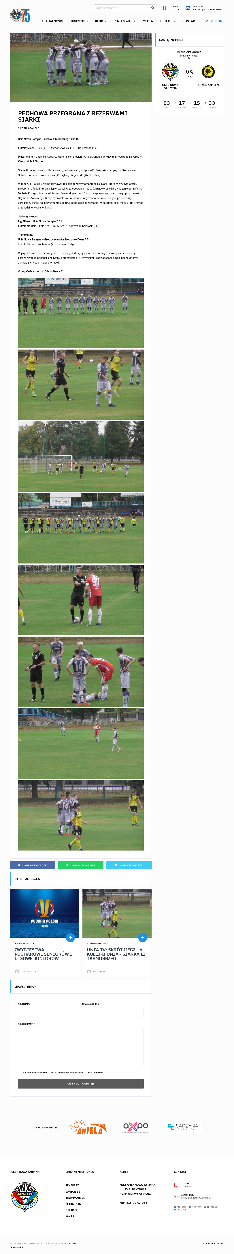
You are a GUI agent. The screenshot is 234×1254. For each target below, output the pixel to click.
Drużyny (78, 21)
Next (223, 1129)
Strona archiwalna (213, 1243)
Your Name (24, 1004)
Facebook (181, 1207)
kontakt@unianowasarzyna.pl (208, 10)
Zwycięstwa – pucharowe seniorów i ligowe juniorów (43, 954)
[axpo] (88, 1127)
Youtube (182, 1210)
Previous (217, 1129)
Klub (99, 21)
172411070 (175, 10)
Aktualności (52, 21)
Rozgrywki (123, 21)
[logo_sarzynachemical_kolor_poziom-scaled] (135, 1127)
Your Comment (26, 1024)
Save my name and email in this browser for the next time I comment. (63, 1072)
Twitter (196, 1207)
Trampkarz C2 (76, 1198)
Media (148, 21)
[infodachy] (183, 1127)
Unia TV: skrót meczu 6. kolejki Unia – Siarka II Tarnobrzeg (116, 954)
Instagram (212, 1207)
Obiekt (166, 21)
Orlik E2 (72, 1210)
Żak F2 (70, 1216)
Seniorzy (72, 1185)
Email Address (90, 1004)
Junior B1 (73, 1191)
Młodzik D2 (74, 1204)
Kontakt (190, 21)
